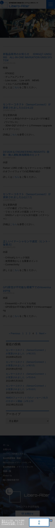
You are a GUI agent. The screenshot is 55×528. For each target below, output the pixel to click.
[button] (51, 520)
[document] (27, 264)
